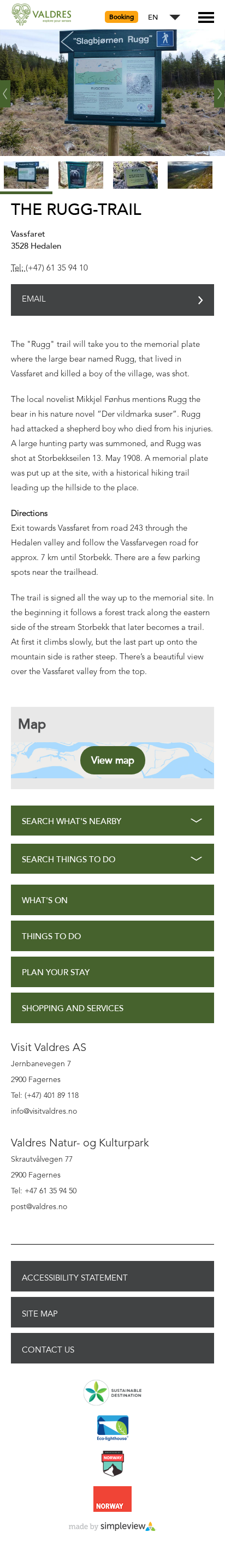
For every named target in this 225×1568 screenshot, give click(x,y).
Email (34, 300)
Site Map (40, 1314)
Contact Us (48, 1350)
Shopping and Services (72, 1009)
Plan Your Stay (56, 973)
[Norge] (112, 1499)
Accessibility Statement (75, 1278)
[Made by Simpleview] (112, 1527)
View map (112, 760)
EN (153, 17)
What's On (45, 901)
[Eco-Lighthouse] (112, 1429)
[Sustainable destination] (112, 1393)
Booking (121, 17)
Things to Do (51, 937)
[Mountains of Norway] (112, 1464)
